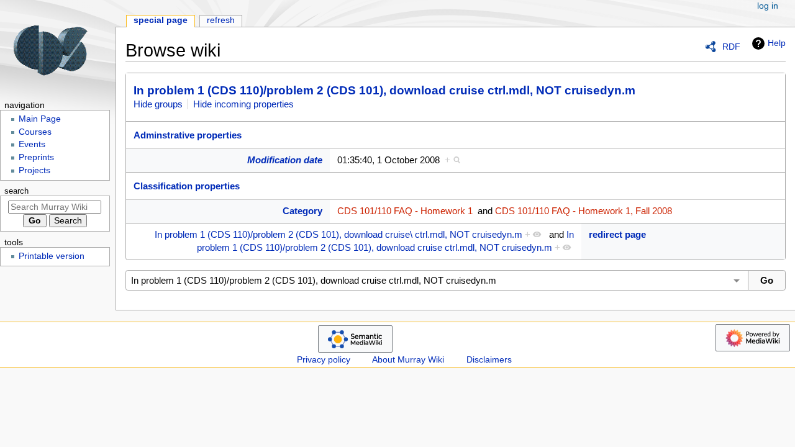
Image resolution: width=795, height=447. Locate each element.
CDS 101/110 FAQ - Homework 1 (405, 210)
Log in (767, 6)
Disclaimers (489, 359)
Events (32, 144)
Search (16, 191)
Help (777, 43)
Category (302, 210)
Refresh (221, 20)
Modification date (284, 160)
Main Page (40, 119)
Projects (34, 170)
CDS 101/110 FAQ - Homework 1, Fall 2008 (583, 210)
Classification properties (187, 186)
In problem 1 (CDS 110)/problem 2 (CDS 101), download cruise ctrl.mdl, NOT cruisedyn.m (384, 90)
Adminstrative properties (188, 135)
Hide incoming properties (243, 104)
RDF (731, 47)
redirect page (617, 234)
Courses (35, 132)
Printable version (51, 256)
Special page (161, 20)
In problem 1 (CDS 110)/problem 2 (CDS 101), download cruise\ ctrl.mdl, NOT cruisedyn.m (338, 234)
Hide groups (158, 104)
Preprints (36, 157)
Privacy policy (323, 359)
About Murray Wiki (408, 359)
